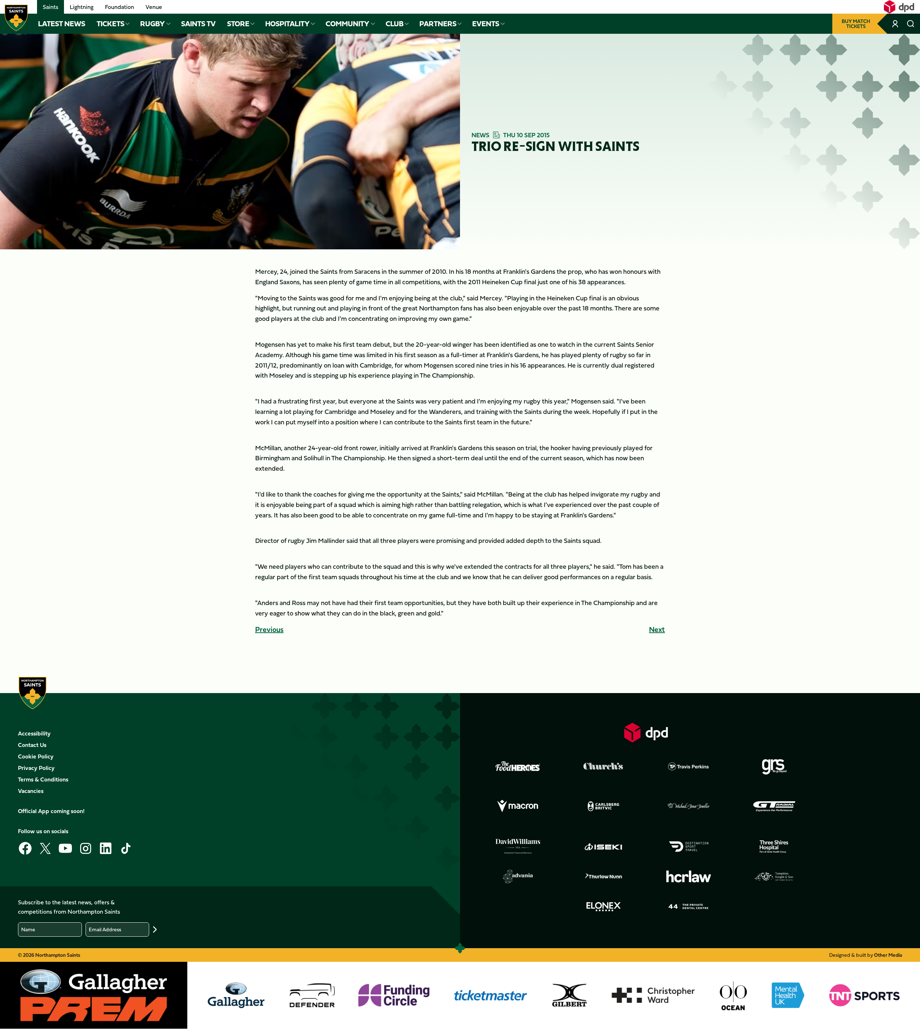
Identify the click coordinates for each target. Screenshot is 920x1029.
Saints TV (198, 23)
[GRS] (774, 766)
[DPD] (646, 732)
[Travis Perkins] (688, 766)
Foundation (119, 7)
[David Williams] (518, 846)
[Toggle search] (910, 24)
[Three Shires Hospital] (774, 846)
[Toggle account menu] (896, 24)
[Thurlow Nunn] (603, 877)
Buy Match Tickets (856, 23)
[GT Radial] (774, 806)
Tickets (110, 23)
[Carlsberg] (603, 806)
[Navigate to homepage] (16, 18)
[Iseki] (603, 846)
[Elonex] (603, 906)
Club (395, 23)
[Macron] (518, 806)
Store (238, 23)
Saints (50, 7)
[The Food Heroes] (518, 766)
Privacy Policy (36, 768)
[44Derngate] (688, 906)
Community (347, 23)
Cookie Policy (36, 756)
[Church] (603, 766)
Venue (154, 7)
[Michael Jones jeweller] (688, 806)
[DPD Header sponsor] (899, 7)
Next (657, 629)
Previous (269, 629)
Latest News (61, 23)
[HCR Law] (688, 876)
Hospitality (287, 23)
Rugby (152, 23)
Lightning (81, 7)
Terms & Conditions (43, 779)
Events (485, 23)
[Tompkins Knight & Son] (774, 876)
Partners (437, 23)
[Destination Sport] (688, 846)
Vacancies (30, 791)
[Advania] (518, 877)
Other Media (888, 955)
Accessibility (34, 733)
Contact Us (32, 745)
